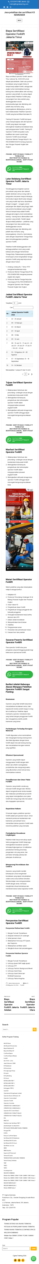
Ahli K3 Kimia (7, 1043)
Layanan (6, 1091)
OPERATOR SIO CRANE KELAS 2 (12, 1108)
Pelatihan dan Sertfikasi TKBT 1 (12, 1123)
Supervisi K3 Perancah (10, 1153)
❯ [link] (31, 374)
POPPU (5, 1133)
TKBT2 (5, 1165)
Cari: (11, 307)
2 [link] (28, 374)
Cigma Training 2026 (19, 1256)
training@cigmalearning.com (19, 4)
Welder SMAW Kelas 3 (10, 1188)
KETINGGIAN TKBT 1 (9, 1081)
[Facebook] (4, 7)
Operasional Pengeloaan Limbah (13, 1093)
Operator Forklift (8, 1100)
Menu (19, 20)
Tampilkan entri (13, 303)
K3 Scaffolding (8, 1076)
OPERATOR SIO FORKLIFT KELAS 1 (13, 1113)
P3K (5, 1118)
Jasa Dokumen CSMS (9, 1063)
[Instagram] (10, 7)
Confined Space (8, 1053)
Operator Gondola (9, 1103)
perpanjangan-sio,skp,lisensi (11, 1125)
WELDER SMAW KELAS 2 (10, 1185)
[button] (9, 313)
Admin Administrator (14, 983)
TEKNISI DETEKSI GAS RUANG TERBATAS (14, 1158)
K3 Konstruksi (7, 1068)
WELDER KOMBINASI (9, 1173)
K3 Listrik (6, 1073)
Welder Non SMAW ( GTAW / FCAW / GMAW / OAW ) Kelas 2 (19, 1178)
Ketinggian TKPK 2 (9, 1088)
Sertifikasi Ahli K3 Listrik (10, 1140)
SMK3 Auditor (7, 1150)
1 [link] (25, 374)
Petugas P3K (7, 1130)
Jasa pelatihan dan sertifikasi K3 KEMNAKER (19, 13)
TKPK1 (5, 1168)
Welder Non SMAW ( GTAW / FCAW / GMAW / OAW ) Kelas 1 (19, 1175)
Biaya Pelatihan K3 (9, 1048)
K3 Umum (6, 1078)
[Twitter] (7, 7)
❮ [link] (22, 374)
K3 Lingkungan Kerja (9, 1071)
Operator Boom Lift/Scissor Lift (12, 1096)
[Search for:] (17, 1029)
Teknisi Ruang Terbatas (10, 1160)
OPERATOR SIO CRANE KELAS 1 (12, 1106)
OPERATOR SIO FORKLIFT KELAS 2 (13, 1115)
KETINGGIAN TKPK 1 (9, 1086)
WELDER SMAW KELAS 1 (10, 1183)
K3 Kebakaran (7, 1066)
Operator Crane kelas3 (10, 1098)
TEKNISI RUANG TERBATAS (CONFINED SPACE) (19, 1230)
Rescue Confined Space (10, 1135)
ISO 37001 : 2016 (8, 1061)
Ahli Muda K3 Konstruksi (10, 1046)
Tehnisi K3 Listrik (8, 1155)
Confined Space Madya (10, 1056)
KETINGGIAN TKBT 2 (9, 1083)
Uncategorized (8, 1170)
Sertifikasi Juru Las (9, 1145)
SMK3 (5, 1148)
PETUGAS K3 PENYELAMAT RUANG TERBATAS (15, 1128)
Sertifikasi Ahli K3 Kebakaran (11, 1138)
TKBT (5, 1163)
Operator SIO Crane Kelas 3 (11, 1110)
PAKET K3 (6, 1120)
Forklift (22, 985)
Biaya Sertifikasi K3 (9, 1051)
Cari (3, 1245)
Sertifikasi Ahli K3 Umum (10, 1143)
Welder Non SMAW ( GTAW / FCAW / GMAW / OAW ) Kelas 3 (19, 1180)
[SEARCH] (35, 1029)
